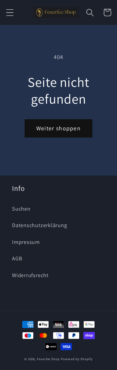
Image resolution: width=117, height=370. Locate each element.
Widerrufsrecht (30, 275)
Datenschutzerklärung (39, 225)
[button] (9, 12)
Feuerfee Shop (48, 359)
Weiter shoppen (58, 128)
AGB (17, 258)
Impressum (26, 241)
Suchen (21, 208)
